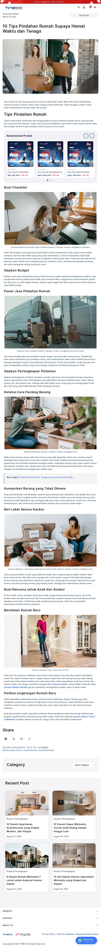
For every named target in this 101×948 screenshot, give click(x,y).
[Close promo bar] (98, 2)
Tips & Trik (84, 15)
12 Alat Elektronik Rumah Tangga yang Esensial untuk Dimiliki (45, 477)
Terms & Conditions (65, 934)
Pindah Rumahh (31, 750)
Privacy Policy (48, 934)
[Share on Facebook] (6, 739)
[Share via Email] (21, 739)
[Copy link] (29, 739)
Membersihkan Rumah (12, 750)
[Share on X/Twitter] (14, 739)
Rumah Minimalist (46, 750)
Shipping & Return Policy (87, 934)
